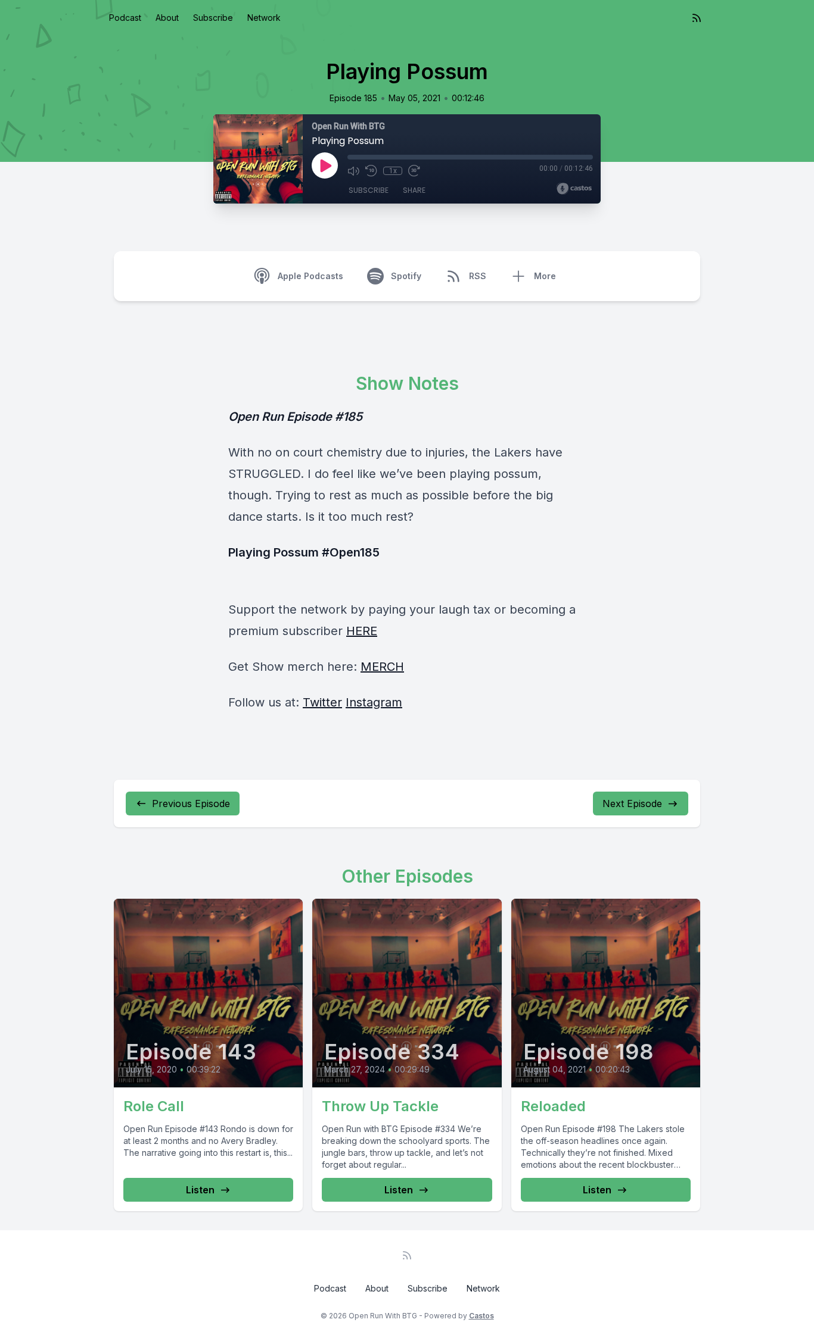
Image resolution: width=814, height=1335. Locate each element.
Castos (481, 1315)
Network (264, 17)
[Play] (325, 165)
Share (414, 190)
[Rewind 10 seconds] (371, 171)
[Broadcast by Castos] (574, 189)
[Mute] (353, 170)
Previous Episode (191, 803)
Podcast (125, 17)
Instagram (374, 702)
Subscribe (213, 17)
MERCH (382, 666)
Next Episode (632, 803)
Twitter (322, 702)
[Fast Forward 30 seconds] (414, 171)
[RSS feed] (696, 18)
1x (393, 171)
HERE (361, 631)
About (167, 17)
